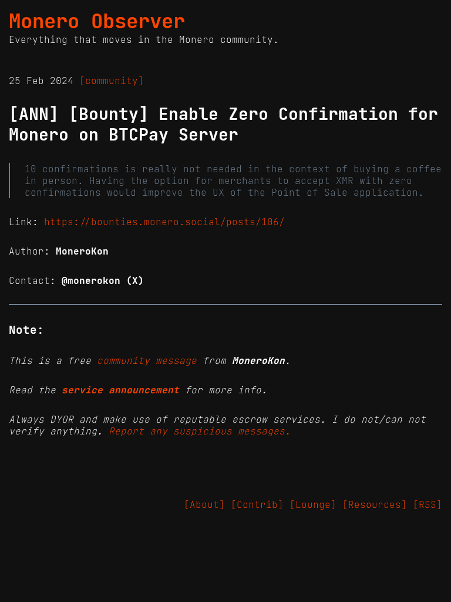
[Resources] (374, 504)
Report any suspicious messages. (200, 431)
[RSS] (427, 504)
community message (147, 360)
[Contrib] (257, 504)
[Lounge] (313, 504)
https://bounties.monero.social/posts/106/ (164, 222)
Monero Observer (97, 21)
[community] (111, 80)
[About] (204, 504)
